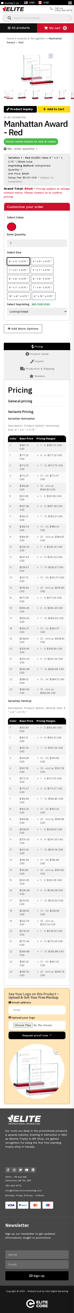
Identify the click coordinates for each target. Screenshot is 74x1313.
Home (10, 38)
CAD (46, 2)
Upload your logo (23, 1017)
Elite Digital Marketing (56, 1291)
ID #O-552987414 (15, 117)
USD (32, 2)
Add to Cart (55, 109)
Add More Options (24, 328)
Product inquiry (21, 109)
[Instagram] (14, 1170)
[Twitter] (20, 1170)
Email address (21, 1002)
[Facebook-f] (8, 1170)
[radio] (11, 227)
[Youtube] (26, 1170)
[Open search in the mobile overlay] (37, 18)
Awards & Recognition (31, 38)
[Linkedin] (33, 1170)
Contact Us (11, 3)
